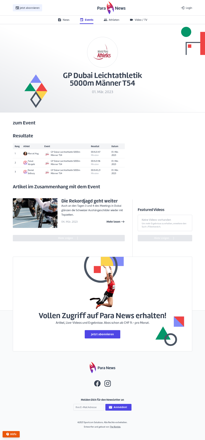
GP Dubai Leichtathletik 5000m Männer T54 (65, 154)
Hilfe (11, 434)
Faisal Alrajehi (31, 163)
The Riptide (115, 426)
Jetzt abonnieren (102, 334)
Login (186, 8)
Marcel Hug (33, 153)
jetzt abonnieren (27, 8)
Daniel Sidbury (31, 172)
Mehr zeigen (68, 238)
